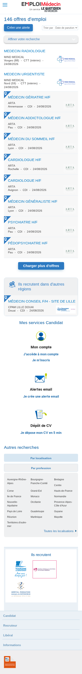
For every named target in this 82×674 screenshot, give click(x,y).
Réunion (12, 517)
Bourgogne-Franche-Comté (39, 481)
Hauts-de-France (63, 490)
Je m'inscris (41, 360)
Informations (12, 645)
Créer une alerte (18, 27)
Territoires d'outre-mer (17, 524)
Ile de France (14, 496)
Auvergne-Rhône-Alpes (17, 481)
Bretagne (59, 479)
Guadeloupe (37, 511)
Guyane (58, 511)
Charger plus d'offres (41, 266)
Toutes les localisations (59, 531)
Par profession (41, 468)
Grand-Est (36, 490)
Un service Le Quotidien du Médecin (45, 9)
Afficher (73, 39)
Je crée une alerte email (41, 397)
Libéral (8, 635)
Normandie (60, 496)
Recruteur (10, 625)
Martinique (36, 517)
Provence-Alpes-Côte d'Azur (63, 504)
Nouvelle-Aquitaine (12, 504)
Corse (10, 490)
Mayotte (58, 517)
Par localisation (41, 458)
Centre (58, 485)
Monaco (35, 496)
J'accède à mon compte (41, 354)
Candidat (9, 615)
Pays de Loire (14, 511)
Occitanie (36, 502)
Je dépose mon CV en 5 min (41, 433)
